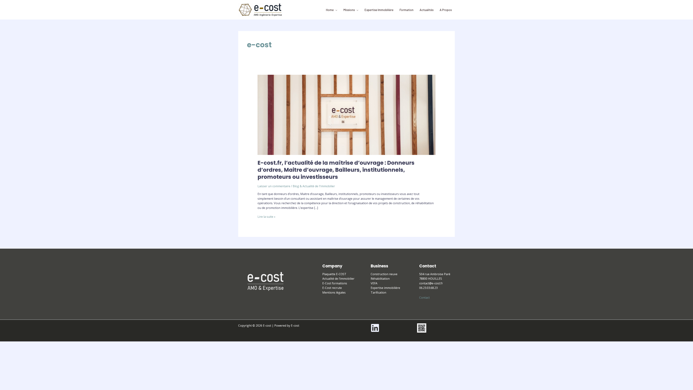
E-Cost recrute (332, 288)
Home (330, 10)
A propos (446, 10)
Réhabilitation (380, 279)
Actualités (426, 10)
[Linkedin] (375, 327)
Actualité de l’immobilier (338, 279)
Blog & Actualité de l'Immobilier (314, 186)
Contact (424, 298)
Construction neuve (384, 274)
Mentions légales (334, 292)
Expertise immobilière (379, 10)
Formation (406, 10)
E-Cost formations (334, 283)
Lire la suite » (266, 216)
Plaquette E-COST (334, 274)
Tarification (378, 292)
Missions (349, 10)
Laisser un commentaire (274, 186)
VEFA (374, 283)
